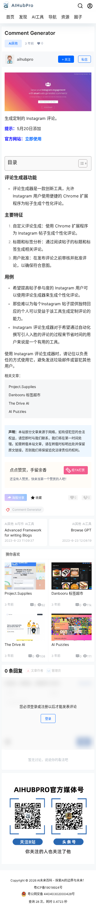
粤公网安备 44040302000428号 (51, 894)
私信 (84, 59)
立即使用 (33, 138)
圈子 (78, 16)
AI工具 (38, 16)
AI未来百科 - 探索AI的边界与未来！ (61, 880)
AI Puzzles (17, 411)
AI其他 (13, 43)
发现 (23, 16)
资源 (65, 16)
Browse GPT (81, 530)
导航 (52, 16)
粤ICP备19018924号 (48, 887)
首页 (10, 16)
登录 (48, 719)
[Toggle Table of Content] (80, 163)
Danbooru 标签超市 (24, 395)
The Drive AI (19, 403)
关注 (68, 59)
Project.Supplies (22, 386)
